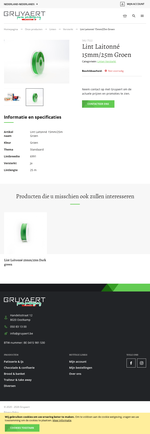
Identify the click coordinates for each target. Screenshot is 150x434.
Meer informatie (62, 420)
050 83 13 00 (18, 326)
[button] (21, 4)
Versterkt (68, 29)
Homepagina (11, 29)
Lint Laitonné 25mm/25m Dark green (25, 262)
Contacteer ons (98, 104)
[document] (75, 423)
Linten (53, 29)
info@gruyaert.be (21, 333)
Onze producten (34, 29)
